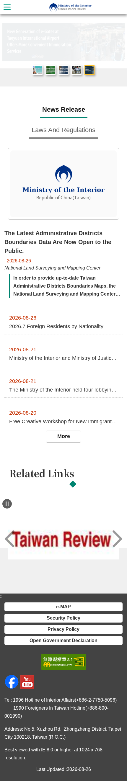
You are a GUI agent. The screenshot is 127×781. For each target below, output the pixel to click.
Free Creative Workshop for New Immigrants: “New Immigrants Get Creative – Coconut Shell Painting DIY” (63, 421)
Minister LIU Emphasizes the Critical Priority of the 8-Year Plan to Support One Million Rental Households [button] (63, 70)
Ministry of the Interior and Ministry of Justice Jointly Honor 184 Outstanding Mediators (63, 358)
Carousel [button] (11, 32)
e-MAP (63, 606)
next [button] (117, 539)
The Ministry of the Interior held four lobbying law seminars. (63, 390)
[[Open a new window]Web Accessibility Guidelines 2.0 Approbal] (63, 662)
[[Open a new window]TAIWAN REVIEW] (63, 539)
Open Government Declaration (63, 640)
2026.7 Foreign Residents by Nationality (56, 326)
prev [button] (9, 539)
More (63, 436)
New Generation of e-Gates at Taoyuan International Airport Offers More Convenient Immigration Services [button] (89, 70)
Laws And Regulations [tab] (63, 130)
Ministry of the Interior (70, 7)
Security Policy (63, 617)
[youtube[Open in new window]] (27, 687)
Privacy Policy (63, 629)
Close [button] (7, 7)
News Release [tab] (63, 109)
